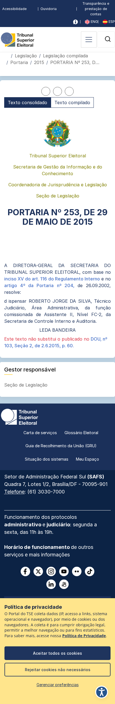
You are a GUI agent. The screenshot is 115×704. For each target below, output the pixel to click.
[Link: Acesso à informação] (75, 22)
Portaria (19, 62)
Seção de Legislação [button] (26, 385)
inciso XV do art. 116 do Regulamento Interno (52, 279)
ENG (94, 21)
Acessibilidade (14, 9)
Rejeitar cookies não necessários (57, 669)
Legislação (26, 55)
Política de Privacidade (84, 635)
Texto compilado (72, 102)
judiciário (58, 524)
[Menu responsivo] (89, 39)
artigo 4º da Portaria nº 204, (41, 285)
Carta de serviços (40, 432)
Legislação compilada (65, 55)
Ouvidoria (48, 9)
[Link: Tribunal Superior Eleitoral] (19, 416)
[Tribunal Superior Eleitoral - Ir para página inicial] (17, 39)
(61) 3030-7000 (46, 492)
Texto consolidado (27, 102)
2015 (39, 62)
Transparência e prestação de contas (95, 8)
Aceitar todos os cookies (57, 653)
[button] (108, 39)
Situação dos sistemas (46, 459)
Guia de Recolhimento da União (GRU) (61, 445)
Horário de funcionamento (37, 547)
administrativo (23, 524)
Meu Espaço (87, 459)
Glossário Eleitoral (81, 432)
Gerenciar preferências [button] (58, 684)
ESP (111, 21)
